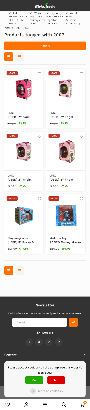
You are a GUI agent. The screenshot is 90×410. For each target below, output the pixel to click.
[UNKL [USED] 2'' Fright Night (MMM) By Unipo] (65, 88)
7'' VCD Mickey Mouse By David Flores (65, 243)
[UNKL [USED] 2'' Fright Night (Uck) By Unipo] (65, 151)
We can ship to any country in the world (37, 18)
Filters (46, 45)
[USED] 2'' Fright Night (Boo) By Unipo (23, 180)
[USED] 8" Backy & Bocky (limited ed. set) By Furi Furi (21, 243)
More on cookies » (50, 391)
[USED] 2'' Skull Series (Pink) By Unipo (24, 117)
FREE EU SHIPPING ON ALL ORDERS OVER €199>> (19, 18)
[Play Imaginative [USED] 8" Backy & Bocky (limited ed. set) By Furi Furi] (23, 213)
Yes (34, 380)
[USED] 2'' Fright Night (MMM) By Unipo (66, 117)
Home (7, 27)
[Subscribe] (73, 322)
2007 (27, 27)
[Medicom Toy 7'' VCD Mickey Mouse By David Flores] (65, 213)
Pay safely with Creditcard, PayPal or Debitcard (55, 18)
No (56, 380)
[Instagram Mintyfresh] (49, 342)
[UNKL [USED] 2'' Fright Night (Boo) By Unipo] (23, 151)
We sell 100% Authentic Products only (73, 18)
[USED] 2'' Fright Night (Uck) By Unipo (65, 180)
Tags (17, 27)
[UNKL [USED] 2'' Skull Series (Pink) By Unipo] (23, 88)
